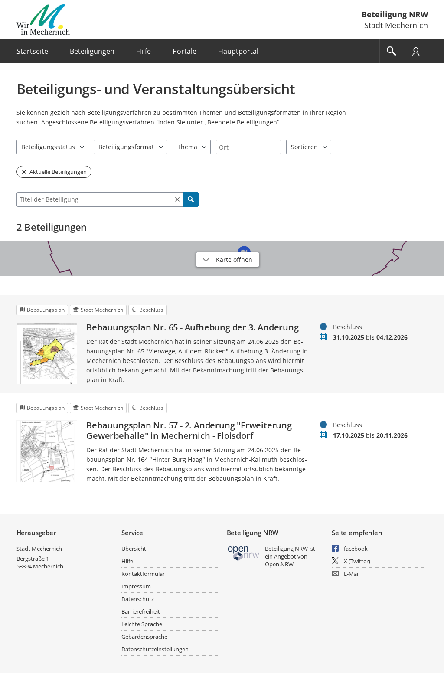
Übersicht (133, 548)
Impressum (136, 586)
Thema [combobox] (187, 147)
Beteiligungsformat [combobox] (126, 147)
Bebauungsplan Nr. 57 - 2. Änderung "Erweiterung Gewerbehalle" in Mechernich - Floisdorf (189, 430)
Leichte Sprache (141, 624)
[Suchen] (191, 199)
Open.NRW (279, 564)
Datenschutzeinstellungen (155, 649)
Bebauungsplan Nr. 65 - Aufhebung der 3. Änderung (192, 327)
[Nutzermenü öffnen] (416, 51)
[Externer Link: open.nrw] (244, 553)
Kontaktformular (143, 574)
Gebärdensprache (144, 636)
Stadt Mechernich (39, 548)
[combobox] (248, 147)
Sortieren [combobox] (304, 147)
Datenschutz (137, 599)
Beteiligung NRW (395, 14)
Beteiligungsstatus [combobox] (48, 147)
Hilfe (127, 561)
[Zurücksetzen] (177, 199)
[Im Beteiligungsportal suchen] (391, 51)
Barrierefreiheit (140, 611)
